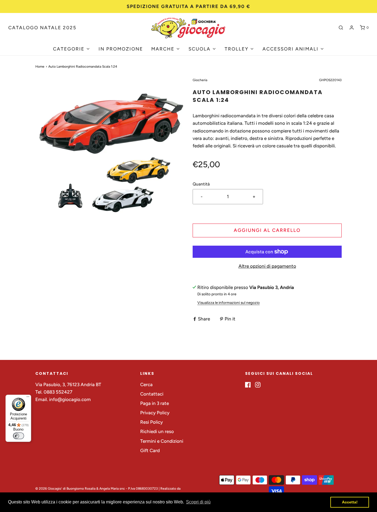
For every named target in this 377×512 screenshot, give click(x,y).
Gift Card (150, 450)
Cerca (146, 384)
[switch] (18, 436)
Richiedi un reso (157, 431)
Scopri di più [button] (198, 502)
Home (39, 66)
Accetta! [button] (350, 502)
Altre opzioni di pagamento (267, 266)
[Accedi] (351, 27)
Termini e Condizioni (161, 441)
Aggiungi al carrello (267, 230)
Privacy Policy (154, 412)
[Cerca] (341, 27)
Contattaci (151, 394)
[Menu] (28, 398)
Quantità (201, 184)
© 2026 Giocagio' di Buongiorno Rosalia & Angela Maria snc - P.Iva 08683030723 (96, 488)
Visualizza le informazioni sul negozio (228, 302)
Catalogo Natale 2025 (42, 27)
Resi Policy (151, 422)
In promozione (121, 49)
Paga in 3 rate (154, 403)
